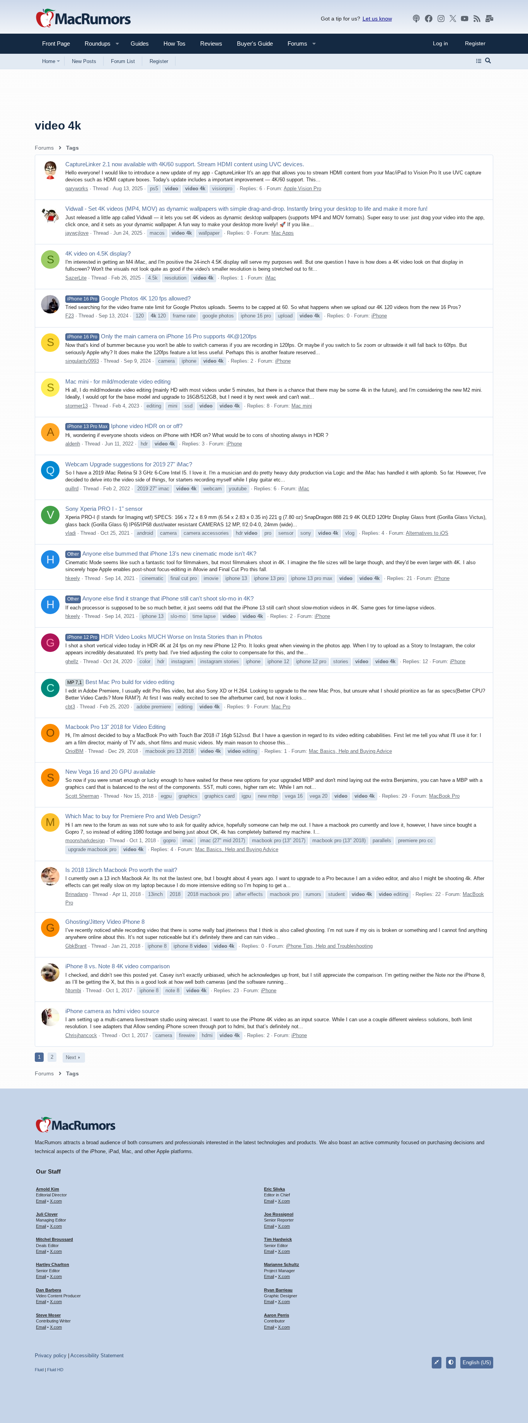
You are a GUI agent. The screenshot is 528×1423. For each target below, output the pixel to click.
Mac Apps (282, 233)
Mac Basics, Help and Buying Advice (350, 751)
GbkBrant (76, 946)
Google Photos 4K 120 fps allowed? (129, 298)
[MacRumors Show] (416, 18)
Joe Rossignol (278, 1214)
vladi (70, 533)
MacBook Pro (444, 796)
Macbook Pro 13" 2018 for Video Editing (115, 726)
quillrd (71, 488)
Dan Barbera (48, 1290)
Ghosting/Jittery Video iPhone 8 (105, 921)
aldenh (72, 444)
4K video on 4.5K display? (98, 253)
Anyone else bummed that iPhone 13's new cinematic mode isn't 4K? (161, 553)
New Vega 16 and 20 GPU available (110, 771)
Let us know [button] (377, 18)
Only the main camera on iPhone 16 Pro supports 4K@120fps (162, 336)
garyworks (76, 188)
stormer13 (76, 406)
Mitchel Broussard (54, 1239)
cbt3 (70, 707)
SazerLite (76, 278)
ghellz (71, 661)
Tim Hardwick (278, 1239)
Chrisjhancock (81, 1035)
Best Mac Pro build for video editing (120, 682)
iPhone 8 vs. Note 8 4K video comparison (117, 966)
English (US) (477, 1362)
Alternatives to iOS (427, 533)
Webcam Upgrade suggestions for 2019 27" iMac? (128, 464)
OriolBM (74, 751)
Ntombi (73, 990)
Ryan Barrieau (278, 1290)
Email (41, 1201)
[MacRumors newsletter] (489, 18)
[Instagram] (441, 18)
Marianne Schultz (281, 1264)
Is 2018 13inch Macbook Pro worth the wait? (121, 870)
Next (71, 1057)
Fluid (39, 1369)
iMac (270, 278)
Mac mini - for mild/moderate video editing (117, 381)
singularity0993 (82, 361)
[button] (94, 43)
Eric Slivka (274, 1189)
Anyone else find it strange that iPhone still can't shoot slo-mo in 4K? (160, 598)
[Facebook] (429, 18)
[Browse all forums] (479, 61)
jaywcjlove (77, 233)
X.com (56, 1201)
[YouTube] (464, 18)
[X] (453, 18)
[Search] (488, 61)
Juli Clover (47, 1214)
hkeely (72, 578)
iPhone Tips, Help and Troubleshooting (329, 946)
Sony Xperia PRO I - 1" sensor (104, 508)
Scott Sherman (82, 796)
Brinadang (76, 894)
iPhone (379, 316)
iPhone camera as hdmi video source (112, 1011)
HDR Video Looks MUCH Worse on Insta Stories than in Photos (164, 636)
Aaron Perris (276, 1315)
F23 (69, 316)
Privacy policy (50, 1355)
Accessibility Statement (97, 1355)
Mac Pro (280, 707)
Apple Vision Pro (302, 188)
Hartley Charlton (52, 1264)
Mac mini (301, 406)
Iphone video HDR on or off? (124, 426)
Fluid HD (55, 1369)
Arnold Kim (47, 1189)
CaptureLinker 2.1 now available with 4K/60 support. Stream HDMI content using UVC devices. (184, 164)
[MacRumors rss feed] (477, 18)
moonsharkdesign (85, 840)
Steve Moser (48, 1315)
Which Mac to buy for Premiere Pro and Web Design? (133, 816)
